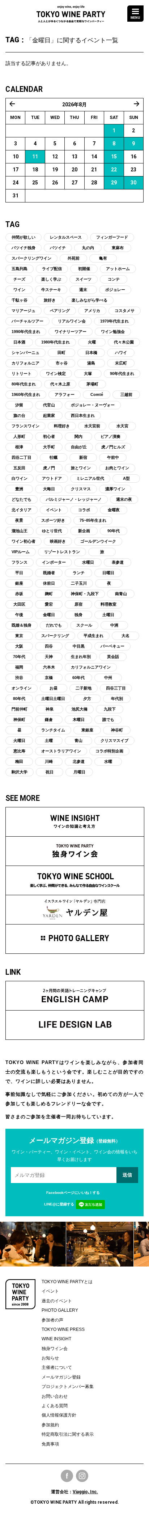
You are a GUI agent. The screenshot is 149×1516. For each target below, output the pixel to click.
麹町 (49, 594)
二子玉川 (79, 583)
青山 (78, 740)
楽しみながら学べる (89, 300)
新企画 (84, 531)
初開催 (84, 268)
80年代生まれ (24, 384)
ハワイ (121, 352)
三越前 (126, 394)
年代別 (117, 698)
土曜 (49, 740)
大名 (125, 635)
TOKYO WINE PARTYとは (67, 1281)
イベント (54, 510)
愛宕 (49, 604)
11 (35, 156)
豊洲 (19, 489)
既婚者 (49, 573)
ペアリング (60, 310)
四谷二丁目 (21, 457)
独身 (78, 614)
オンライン (21, 688)
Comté (96, 394)
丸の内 (88, 247)
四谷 (49, 646)
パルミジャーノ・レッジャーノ (74, 499)
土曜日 (108, 614)
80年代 (19, 698)
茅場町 (92, 384)
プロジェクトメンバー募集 (68, 1386)
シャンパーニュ (25, 352)
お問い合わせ (55, 1396)
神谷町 (117, 730)
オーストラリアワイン (61, 751)
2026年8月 (74, 104)
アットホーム (118, 268)
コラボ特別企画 (109, 751)
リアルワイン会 (72, 321)
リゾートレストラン (62, 552)
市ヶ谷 (62, 363)
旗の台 (19, 415)
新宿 (83, 457)
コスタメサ (125, 310)
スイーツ (83, 279)
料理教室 (108, 604)
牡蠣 (54, 457)
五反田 (19, 468)
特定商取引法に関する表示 (68, 1434)
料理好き (62, 426)
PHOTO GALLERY (60, 1310)
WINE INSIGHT (56, 1338)
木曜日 (79, 719)
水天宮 (122, 426)
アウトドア (52, 478)
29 (114, 182)
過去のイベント (57, 1300)
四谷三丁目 (116, 688)
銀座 (19, 583)
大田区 (19, 604)
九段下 (110, 709)
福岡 (19, 667)
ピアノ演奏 (110, 436)
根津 (19, 447)
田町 (61, 352)
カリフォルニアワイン (91, 667)
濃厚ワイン (115, 489)
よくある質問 (55, 1405)
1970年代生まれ (114, 321)
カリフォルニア (25, 363)
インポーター (54, 562)
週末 (83, 289)
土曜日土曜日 (53, 698)
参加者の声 (52, 1320)
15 (114, 156)
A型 (126, 478)
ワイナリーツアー (70, 331)
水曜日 (88, 562)
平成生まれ (93, 635)
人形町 (19, 436)
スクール (84, 625)
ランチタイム (53, 730)
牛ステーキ (51, 289)
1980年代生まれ (55, 342)
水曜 (108, 761)
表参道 (118, 562)
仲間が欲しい (23, 237)
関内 (78, 436)
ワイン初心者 (23, 541)
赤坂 (19, 594)
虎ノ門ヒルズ (113, 447)
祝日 (50, 772)
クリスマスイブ (114, 740)
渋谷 (19, 677)
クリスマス (81, 489)
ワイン (19, 289)
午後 (19, 614)
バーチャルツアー (27, 321)
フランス (19, 562)
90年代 (113, 531)
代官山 (49, 405)
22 (114, 169)
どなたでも (21, 499)
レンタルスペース (66, 237)
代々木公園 (124, 342)
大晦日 (49, 489)
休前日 (49, 583)
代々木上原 (60, 384)
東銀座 (87, 730)
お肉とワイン (117, 468)
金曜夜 (114, 510)
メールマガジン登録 (61, 1377)
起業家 (49, 415)
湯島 (91, 363)
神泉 (50, 709)
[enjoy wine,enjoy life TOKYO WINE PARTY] (71, 11)
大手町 (49, 447)
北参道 (79, 761)
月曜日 (79, 772)
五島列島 (19, 268)
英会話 (113, 656)
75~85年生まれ (93, 520)
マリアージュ (23, 310)
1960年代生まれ (26, 394)
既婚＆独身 (21, 625)
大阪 (19, 646)
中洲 (114, 625)
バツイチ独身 (23, 247)
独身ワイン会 (55, 1348)
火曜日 (19, 740)
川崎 (49, 761)
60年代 (78, 677)
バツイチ (58, 247)
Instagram (82, 1476)
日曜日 (108, 573)
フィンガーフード (112, 237)
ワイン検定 (56, 373)
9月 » (137, 103)
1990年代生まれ (26, 331)
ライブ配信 (52, 268)
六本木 (49, 667)
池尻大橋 (80, 709)
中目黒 (79, 646)
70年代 (19, 656)
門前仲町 (19, 709)
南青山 (121, 594)
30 (133, 182)
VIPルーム (21, 552)
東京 (19, 635)
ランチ (79, 573)
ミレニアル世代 (90, 478)
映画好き (58, 541)
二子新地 (83, 688)
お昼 (54, 688)
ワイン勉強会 (113, 331)
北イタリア (21, 510)
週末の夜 (124, 499)
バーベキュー (112, 646)
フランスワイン (25, 426)
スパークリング (55, 635)
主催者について (57, 1367)
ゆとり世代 (52, 531)
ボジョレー (115, 289)
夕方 (87, 698)
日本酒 (19, 342)
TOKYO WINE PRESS (63, 1329)
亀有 (103, 258)
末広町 (121, 363)
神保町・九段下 (85, 594)
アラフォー (64, 394)
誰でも (108, 719)
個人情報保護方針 (59, 1415)
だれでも (54, 625)
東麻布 (118, 247)
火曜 (92, 342)
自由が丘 (79, 447)
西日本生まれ (83, 415)
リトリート (21, 373)
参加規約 (50, 1424)
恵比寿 (19, 751)
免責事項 (50, 1444)
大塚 (88, 373)
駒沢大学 (19, 772)
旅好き (50, 300)
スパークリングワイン (31, 258)
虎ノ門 (49, 468)
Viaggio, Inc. (85, 1491)
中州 (108, 677)
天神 (49, 656)
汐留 (19, 405)
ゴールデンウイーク (98, 541)
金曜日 (49, 614)
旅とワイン (81, 468)
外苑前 (74, 258)
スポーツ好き (53, 520)
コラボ (84, 510)
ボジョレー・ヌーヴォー (93, 405)
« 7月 (12, 103)
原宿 (78, 604)
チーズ (19, 279)
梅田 (19, 761)
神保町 (19, 719)
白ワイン (19, 478)
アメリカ (92, 310)
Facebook (67, 1476)
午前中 (113, 457)
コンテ (114, 279)
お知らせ (50, 1358)
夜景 (19, 520)
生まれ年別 (81, 656)
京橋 (49, 677)
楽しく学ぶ (51, 279)
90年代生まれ (122, 373)
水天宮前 (92, 426)
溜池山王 (19, 531)
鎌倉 (49, 719)
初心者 (49, 436)
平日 (19, 573)
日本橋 (91, 352)
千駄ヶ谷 (19, 300)
